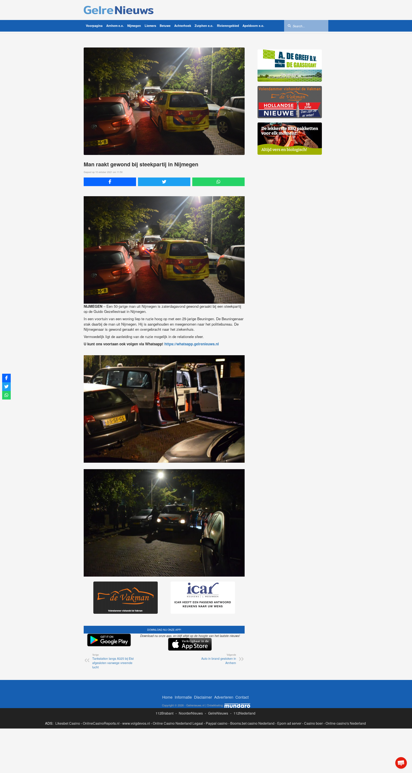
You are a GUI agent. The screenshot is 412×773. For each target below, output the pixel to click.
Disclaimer (203, 697)
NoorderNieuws (191, 713)
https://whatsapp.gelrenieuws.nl (191, 343)
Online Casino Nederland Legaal (178, 723)
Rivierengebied (228, 25)
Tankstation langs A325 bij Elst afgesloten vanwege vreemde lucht (113, 661)
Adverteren (223, 697)
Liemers (150, 25)
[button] (401, 763)
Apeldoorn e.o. (253, 25)
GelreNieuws (218, 713)
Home (167, 697)
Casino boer (313, 723)
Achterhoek (182, 25)
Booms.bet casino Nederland (252, 723)
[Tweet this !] (164, 182)
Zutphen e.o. (204, 25)
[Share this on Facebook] (110, 182)
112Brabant (164, 713)
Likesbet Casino (67, 723)
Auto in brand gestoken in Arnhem (218, 659)
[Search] (289, 25)
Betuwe (165, 25)
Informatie (183, 697)
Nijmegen (134, 25)
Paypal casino (216, 723)
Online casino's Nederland (346, 723)
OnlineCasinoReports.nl (101, 723)
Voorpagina (94, 25)
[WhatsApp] (218, 182)
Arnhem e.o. (115, 25)
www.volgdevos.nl (136, 723)
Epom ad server (289, 723)
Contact (242, 697)
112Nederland (244, 713)
